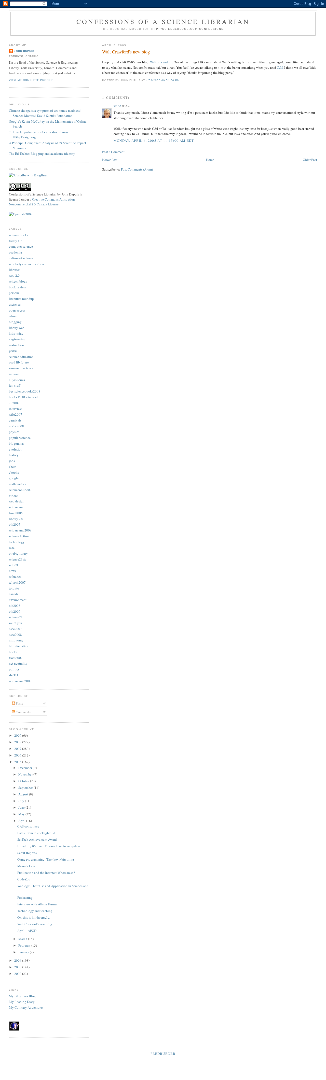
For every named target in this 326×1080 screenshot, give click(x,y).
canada (14, 594)
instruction (16, 345)
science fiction (19, 536)
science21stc (17, 559)
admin (13, 316)
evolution (15, 449)
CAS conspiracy (28, 826)
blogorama (16, 443)
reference (15, 576)
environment (17, 599)
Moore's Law (26, 866)
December (25, 767)
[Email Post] (181, 80)
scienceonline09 (20, 489)
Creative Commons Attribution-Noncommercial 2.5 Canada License (42, 202)
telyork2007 (17, 582)
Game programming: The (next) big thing (45, 859)
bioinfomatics (18, 646)
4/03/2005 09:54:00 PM (163, 80)
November (25, 774)
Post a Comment (113, 151)
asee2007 (15, 628)
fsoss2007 (16, 657)
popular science (20, 437)
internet (14, 374)
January (24, 952)
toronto (14, 588)
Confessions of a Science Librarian (163, 21)
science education (21, 356)
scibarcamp (16, 507)
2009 (18, 735)
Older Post (310, 159)
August (23, 794)
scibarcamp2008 (20, 530)
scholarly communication (26, 264)
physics (14, 431)
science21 (16, 617)
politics (14, 669)
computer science (21, 246)
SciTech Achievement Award (37, 839)
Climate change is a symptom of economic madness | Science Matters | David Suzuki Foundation (45, 113)
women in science (21, 368)
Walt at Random (161, 62)
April (22, 820)
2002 (18, 973)
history (14, 455)
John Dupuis (24, 51)
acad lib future (19, 362)
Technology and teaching (34, 910)
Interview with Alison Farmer (37, 904)
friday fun (15, 241)
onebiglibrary (18, 553)
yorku (13, 350)
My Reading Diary (22, 1001)
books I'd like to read (23, 397)
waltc (117, 105)
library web (16, 327)
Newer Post (109, 159)
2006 (18, 755)
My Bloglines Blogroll (24, 996)
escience (15, 304)
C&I (280, 67)
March (23, 938)
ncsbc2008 (16, 426)
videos (13, 495)
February (24, 945)
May (21, 814)
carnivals (15, 420)
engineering (17, 339)
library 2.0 (16, 518)
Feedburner (163, 1053)
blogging (15, 321)
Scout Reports (27, 852)
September (26, 787)
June (21, 807)
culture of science (21, 258)
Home (210, 159)
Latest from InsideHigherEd (36, 833)
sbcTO (13, 675)
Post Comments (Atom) (137, 169)
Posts (19, 703)
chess (12, 466)
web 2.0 (14, 275)
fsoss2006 (16, 513)
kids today (16, 333)
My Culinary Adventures (26, 1007)
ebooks (14, 472)
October (24, 781)
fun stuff (14, 385)
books (13, 652)
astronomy (16, 640)
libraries (14, 269)
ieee (12, 547)
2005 (18, 762)
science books (18, 235)
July (21, 800)
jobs (12, 460)
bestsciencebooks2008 (24, 391)
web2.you (15, 623)
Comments (23, 712)
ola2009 (14, 611)
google (14, 478)
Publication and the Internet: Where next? (46, 872)
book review (17, 287)
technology (17, 542)
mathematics (17, 484)
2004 (18, 960)
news (12, 570)
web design (16, 501)
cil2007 (14, 403)
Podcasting (25, 897)
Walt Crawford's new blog (126, 52)
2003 (18, 967)
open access (17, 310)
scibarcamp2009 (20, 681)
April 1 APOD (26, 930)
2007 (18, 748)
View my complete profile (31, 80)
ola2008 (14, 605)
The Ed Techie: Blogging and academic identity (42, 153)
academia (15, 252)
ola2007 (14, 524)
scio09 (13, 565)
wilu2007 (15, 414)
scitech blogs (18, 281)
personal (15, 292)
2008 (18, 742)
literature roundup (21, 298)
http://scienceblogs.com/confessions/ (187, 28)
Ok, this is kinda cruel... (33, 917)
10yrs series (17, 379)
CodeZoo (23, 879)
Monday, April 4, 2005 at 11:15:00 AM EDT (154, 140)
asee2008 (15, 634)
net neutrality (18, 663)
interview (15, 408)
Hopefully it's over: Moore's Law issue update (48, 846)
